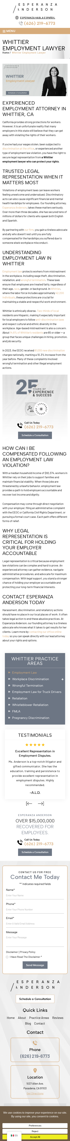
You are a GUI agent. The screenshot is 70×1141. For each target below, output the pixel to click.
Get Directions (35, 1093)
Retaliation (19, 698)
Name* (10, 890)
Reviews (57, 1018)
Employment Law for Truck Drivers (36, 692)
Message (11, 932)
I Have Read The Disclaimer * (26, 956)
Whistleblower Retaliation (30, 705)
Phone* (10, 904)
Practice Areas (39, 1018)
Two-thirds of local (48, 310)
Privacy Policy (27, 951)
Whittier (55, 288)
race (16, 288)
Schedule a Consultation (35, 435)
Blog (28, 1023)
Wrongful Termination (27, 685)
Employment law (12, 271)
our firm (29, 229)
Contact (39, 1023)
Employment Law (24, 672)
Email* (10, 918)
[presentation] (29, 803)
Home (11, 1018)
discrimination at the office (18, 148)
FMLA (16, 711)
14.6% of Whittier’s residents (26, 332)
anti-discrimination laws (50, 319)
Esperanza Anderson (14, 207)
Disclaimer (12, 952)
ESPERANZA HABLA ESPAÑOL (37, 17)
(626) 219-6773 (39, 23)
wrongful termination (33, 280)
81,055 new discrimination (50, 350)
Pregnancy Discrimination (30, 718)
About (22, 1018)
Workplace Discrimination (30, 679)
